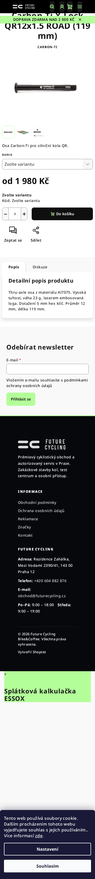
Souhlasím (47, 866)
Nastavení (47, 849)
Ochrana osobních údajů (41, 510)
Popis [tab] (13, 266)
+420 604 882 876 (50, 580)
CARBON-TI (47, 47)
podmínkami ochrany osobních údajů (47, 383)
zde (38, 836)
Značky (24, 527)
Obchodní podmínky (37, 502)
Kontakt (25, 535)
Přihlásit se (21, 399)
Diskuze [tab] (40, 266)
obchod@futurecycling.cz (42, 595)
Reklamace (28, 518)
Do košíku (65, 213)
